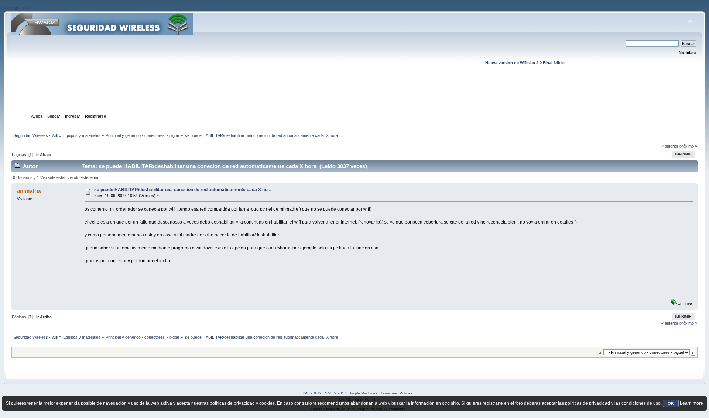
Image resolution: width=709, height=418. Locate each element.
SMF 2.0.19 (312, 393)
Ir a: (599, 352)
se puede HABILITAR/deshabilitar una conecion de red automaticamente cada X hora (183, 189)
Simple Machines (363, 393)
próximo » (688, 146)
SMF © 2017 (335, 393)
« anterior (669, 146)
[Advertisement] (354, 96)
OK (671, 403)
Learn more (691, 403)
